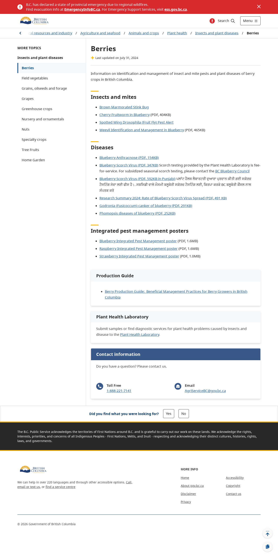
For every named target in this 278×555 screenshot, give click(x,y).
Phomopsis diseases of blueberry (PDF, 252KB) (137, 213)
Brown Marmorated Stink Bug (124, 107)
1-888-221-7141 (119, 390)
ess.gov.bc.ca (175, 9)
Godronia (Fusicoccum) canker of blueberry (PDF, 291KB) (145, 205)
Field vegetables (35, 78)
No (183, 413)
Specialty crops (34, 139)
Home (185, 478)
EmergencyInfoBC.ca (82, 9)
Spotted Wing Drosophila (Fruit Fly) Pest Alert (136, 122)
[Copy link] (267, 547)
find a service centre (60, 487)
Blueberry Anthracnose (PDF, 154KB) (129, 157)
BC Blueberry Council (232, 171)
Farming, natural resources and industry (39, 33)
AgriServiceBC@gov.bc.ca (205, 390)
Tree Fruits (30, 149)
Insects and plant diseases (216, 33)
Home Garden (33, 160)
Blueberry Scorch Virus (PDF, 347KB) (128, 165)
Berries (28, 68)
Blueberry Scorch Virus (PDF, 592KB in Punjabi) (137, 178)
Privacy (186, 502)
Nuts (26, 129)
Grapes (28, 98)
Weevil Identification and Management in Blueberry (141, 130)
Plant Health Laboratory (139, 334)
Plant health (177, 33)
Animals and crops (144, 33)
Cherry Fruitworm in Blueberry (124, 114)
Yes (168, 413)
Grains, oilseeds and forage (44, 88)
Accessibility (235, 478)
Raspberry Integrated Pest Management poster (138, 248)
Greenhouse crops (37, 108)
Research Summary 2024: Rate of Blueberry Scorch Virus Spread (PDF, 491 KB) (163, 198)
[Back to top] (267, 533)
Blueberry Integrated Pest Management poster (138, 241)
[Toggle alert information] (212, 21)
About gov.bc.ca (192, 486)
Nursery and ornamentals (43, 119)
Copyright (233, 486)
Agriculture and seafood (100, 33)
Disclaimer (188, 494)
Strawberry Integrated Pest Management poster (139, 256)
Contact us (233, 494)
